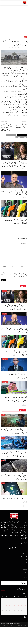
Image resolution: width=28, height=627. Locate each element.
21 (9, 608)
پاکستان (3, 291)
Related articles (21, 135)
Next (21, 229)
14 (9, 605)
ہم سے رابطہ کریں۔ (7, 625)
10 (25, 605)
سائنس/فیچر (3, 415)
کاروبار (2, 336)
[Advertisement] (14, 20)
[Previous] (25, 405)
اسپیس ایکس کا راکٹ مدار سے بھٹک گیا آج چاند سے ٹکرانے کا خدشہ (14, 476)
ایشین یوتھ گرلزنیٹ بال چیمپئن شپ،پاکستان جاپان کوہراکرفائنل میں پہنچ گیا (6, 127)
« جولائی (25, 617)
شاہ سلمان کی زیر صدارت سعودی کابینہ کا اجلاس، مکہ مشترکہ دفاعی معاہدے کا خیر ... (16, 398)
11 (21, 605)
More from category (21, 137)
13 (14, 605)
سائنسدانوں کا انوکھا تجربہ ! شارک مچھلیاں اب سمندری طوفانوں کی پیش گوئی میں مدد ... (14, 454)
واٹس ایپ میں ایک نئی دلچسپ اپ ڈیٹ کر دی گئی (15, 499)
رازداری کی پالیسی (22, 625)
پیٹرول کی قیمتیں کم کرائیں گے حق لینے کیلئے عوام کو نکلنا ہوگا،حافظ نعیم (14, 192)
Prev (25, 229)
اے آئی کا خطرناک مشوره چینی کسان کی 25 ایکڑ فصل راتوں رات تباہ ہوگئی (14, 431)
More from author (11, 135)
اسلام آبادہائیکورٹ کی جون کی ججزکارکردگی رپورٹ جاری (21, 125)
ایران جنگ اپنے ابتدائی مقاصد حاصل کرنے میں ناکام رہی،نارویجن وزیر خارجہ (14, 375)
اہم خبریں (25, 37)
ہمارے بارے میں (14, 625)
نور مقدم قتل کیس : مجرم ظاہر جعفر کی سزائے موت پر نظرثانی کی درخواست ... (15, 307)
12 (18, 605)
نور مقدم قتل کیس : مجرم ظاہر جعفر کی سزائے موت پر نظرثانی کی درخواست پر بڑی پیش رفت (14, 163)
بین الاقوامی (3, 359)
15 (6, 605)
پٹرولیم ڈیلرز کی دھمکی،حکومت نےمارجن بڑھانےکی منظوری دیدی (16, 221)
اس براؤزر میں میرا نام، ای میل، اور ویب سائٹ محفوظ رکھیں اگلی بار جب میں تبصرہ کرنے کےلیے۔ (14, 275)
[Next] (23, 405)
